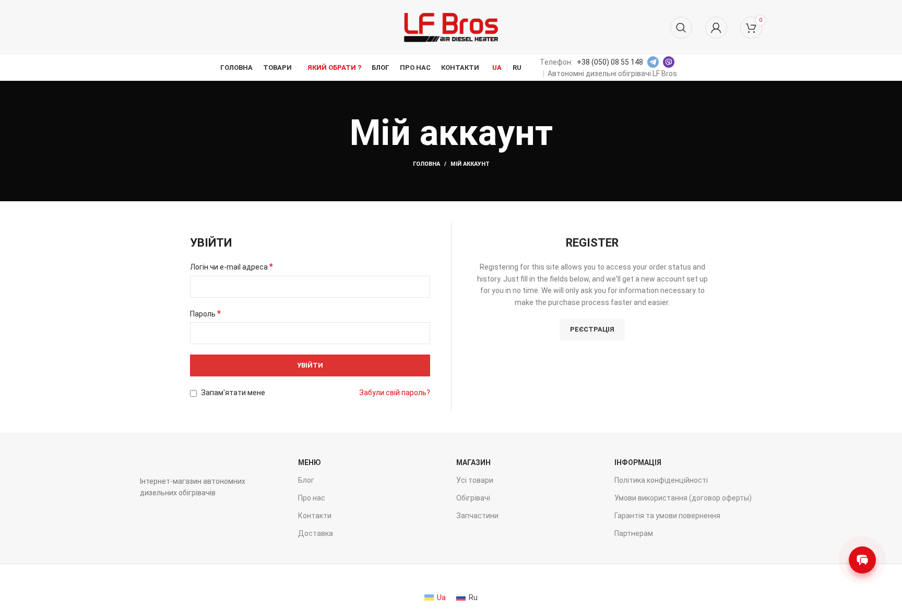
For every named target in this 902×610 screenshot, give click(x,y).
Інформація (637, 462)
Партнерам (633, 533)
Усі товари (474, 480)
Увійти (310, 365)
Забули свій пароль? (394, 392)
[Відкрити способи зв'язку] (862, 560)
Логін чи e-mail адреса (231, 267)
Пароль (205, 314)
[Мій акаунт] (716, 27)
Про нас (311, 498)
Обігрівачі (473, 498)
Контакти (314, 515)
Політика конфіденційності (661, 480)
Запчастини (477, 515)
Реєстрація (592, 329)
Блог (306, 480)
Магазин (473, 462)
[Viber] (668, 62)
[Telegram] (653, 62)
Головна (426, 164)
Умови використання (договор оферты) (683, 498)
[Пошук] (681, 27)
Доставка (315, 533)
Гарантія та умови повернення (667, 515)
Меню (309, 462)
